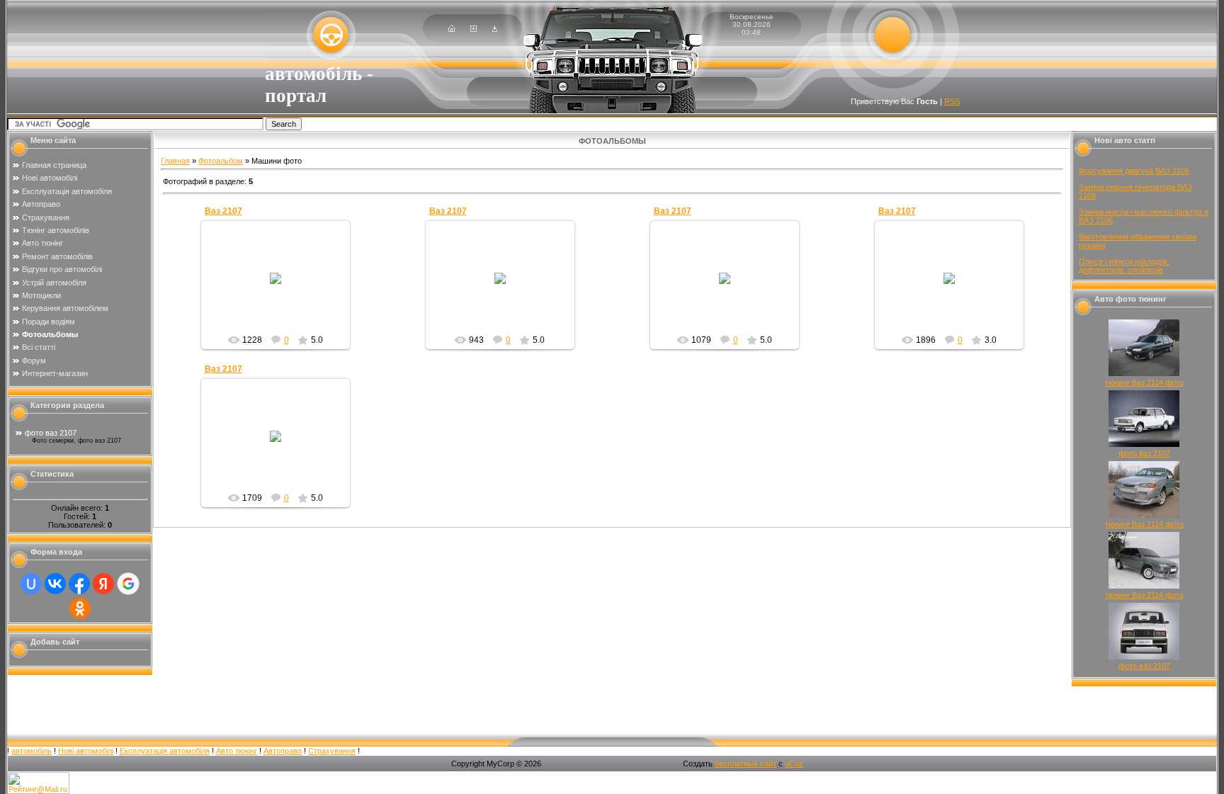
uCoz (794, 763)
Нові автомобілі (85, 751)
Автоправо (283, 751)
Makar (282, 295)
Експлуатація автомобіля (165, 751)
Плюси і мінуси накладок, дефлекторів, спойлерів (1124, 265)
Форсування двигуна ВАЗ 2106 (1134, 170)
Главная (175, 161)
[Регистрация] (473, 29)
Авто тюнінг (236, 751)
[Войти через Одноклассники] (80, 608)
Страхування (332, 751)
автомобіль (31, 751)
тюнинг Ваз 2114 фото (1144, 382)
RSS (952, 101)
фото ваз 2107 (50, 433)
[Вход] (495, 29)
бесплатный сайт (745, 763)
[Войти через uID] (31, 583)
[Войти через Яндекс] (103, 583)
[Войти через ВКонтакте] (55, 583)
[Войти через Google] (128, 583)
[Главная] (451, 29)
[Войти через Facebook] (79, 583)
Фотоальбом (220, 161)
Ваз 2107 (223, 211)
